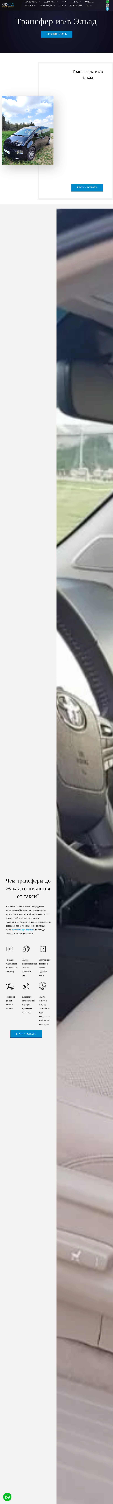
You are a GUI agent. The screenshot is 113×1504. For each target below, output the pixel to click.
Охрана (89, 2)
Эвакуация (46, 6)
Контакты (76, 6)
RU (87, 6)
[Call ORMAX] (106, 5)
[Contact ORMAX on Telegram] (106, 9)
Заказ (62, 6)
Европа (29, 6)
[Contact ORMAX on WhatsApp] (106, 1)
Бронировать (56, 34)
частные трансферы (23, 929)
